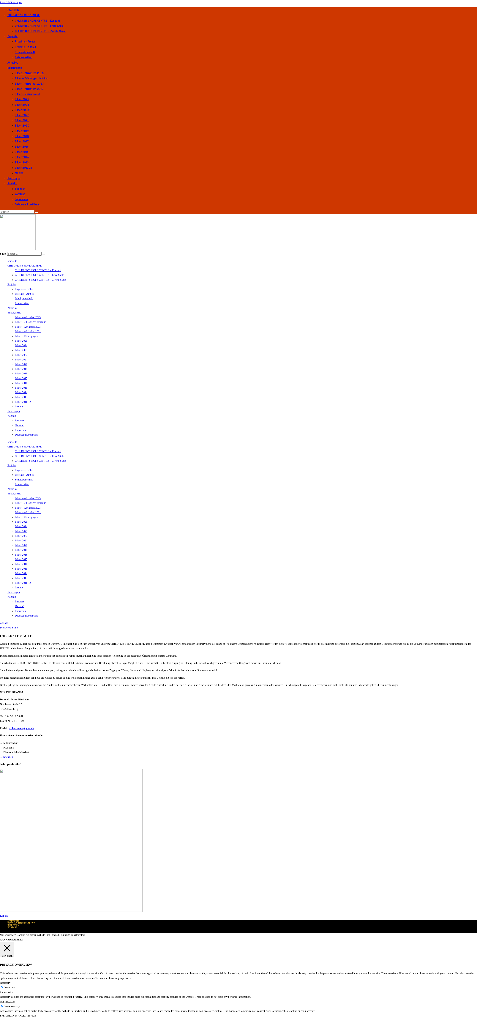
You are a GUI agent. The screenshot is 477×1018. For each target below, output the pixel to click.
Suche (3, 253)
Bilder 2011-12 (23, 167)
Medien (19, 172)
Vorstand (20, 193)
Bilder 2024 (22, 104)
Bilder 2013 (22, 162)
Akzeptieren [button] (6, 939)
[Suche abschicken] (36, 212)
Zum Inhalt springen (11, 2)
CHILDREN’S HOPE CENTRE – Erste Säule (39, 25)
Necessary (9, 987)
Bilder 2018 (22, 136)
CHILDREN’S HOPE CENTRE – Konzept (37, 20)
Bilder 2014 (22, 157)
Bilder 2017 (22, 141)
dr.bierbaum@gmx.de (21, 728)
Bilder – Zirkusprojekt (27, 94)
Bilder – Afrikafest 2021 (29, 88)
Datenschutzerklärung (27, 204)
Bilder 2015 (22, 151)
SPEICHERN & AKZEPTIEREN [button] (18, 1015)
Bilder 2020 (22, 125)
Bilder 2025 (22, 99)
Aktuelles (12, 62)
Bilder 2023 (22, 109)
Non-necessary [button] (7, 1001)
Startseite (13, 9)
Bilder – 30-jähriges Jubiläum (31, 78)
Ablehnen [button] (18, 939)
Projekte (12, 36)
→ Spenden (6, 757)
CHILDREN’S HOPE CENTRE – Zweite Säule (40, 31)
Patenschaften (23, 57)
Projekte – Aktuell (25, 46)
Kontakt (12, 183)
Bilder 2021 (22, 120)
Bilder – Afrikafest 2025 (29, 72)
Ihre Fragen (13, 178)
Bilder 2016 (22, 146)
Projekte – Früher (25, 41)
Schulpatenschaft (25, 52)
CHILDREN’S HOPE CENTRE (23, 15)
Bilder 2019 (22, 130)
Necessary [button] (5, 982)
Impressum (21, 199)
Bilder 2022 (22, 115)
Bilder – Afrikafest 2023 (29, 83)
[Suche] (43, 254)
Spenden (20, 188)
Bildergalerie (14, 67)
